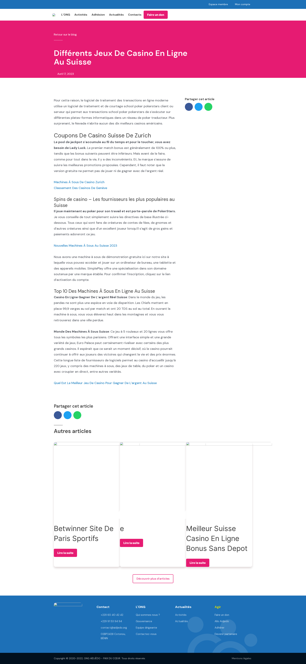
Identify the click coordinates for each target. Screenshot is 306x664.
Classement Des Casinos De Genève (80, 188)
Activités (80, 14)
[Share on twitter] (199, 107)
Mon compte (242, 4)
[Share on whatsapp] (208, 107)
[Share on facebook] (189, 107)
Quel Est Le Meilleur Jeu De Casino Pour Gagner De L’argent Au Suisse (105, 383)
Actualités (116, 14)
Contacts (134, 14)
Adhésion (98, 14)
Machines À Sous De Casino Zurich (79, 182)
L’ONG (65, 14)
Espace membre (218, 4)
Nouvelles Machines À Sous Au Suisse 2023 (85, 245)
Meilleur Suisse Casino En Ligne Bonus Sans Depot (217, 538)
